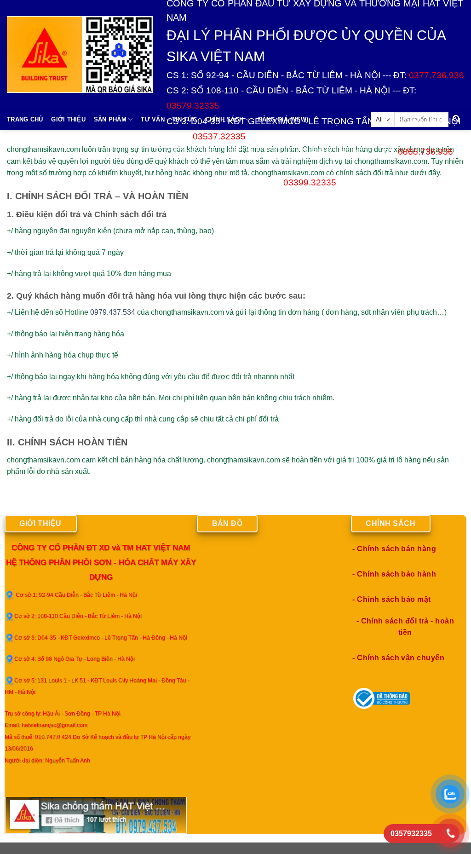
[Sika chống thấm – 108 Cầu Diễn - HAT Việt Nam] (80, 54)
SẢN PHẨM (110, 119)
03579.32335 (193, 105)
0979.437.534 (112, 312)
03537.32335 (219, 136)
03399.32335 (309, 182)
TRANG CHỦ (25, 119)
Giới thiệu (68, 119)
